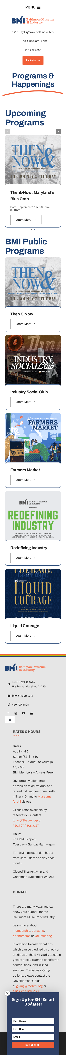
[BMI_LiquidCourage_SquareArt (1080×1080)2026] (33, 570)
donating (38, 930)
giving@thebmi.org (29, 986)
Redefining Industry (28, 548)
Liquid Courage (24, 626)
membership (21, 930)
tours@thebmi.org (25, 820)
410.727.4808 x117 (26, 825)
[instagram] (16, 713)
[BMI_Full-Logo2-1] (25, 665)
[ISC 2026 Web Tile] (33, 336)
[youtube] (24, 713)
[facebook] (8, 713)
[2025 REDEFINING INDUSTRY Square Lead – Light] (33, 492)
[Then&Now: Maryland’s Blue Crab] (33, 136)
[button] (31, 229)
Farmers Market (25, 470)
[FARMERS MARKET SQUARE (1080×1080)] (33, 414)
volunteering (43, 936)
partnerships (21, 936)
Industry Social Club (29, 392)
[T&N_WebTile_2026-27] (33, 259)
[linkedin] (31, 713)
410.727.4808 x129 (26, 991)
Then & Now (21, 314)
